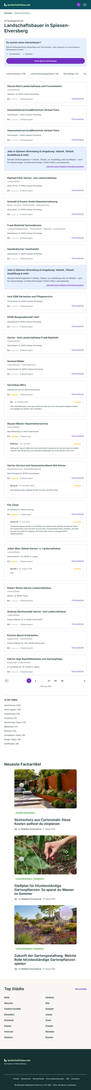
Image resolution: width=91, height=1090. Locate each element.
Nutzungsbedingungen (55, 1079)
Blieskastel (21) (11, 726)
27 (49, 681)
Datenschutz (26, 1079)
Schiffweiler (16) (11, 744)
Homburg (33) (10, 718)
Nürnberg (50, 1031)
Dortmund (9, 1020)
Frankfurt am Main (12, 1008)
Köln (48, 1003)
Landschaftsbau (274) (16, 74)
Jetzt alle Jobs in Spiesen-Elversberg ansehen (65, 166)
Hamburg (50, 997)
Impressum (75, 1079)
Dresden (49, 1026)
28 (55, 681)
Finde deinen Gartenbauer (45, 61)
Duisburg (8, 1037)
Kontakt (16, 1079)
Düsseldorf (9, 1014)
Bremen (7, 1026)
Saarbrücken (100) (12, 705)
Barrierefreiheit (38, 1079)
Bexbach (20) (10, 731)
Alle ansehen (81, 989)
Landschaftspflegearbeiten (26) (44, 74)
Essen (48, 1020)
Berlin (6, 997)
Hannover (8, 1031)
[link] (45, 92)
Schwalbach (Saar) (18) (14, 735)
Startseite (8, 13)
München (8, 1003)
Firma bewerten (78, 98)
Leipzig (49, 1014)
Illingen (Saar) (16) (12, 739)
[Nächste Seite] (84, 680)
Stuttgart (50, 1008)
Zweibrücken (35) (12, 714)
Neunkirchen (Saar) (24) (15, 722)
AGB (67, 1079)
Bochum (49, 1037)
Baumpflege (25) (71, 74)
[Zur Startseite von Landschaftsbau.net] (17, 4)
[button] (79, 5)
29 (62, 681)
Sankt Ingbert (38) (12, 709)
